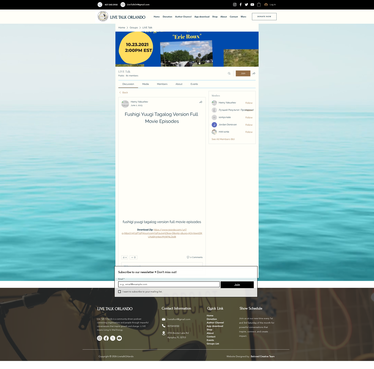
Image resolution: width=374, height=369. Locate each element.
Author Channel (215, 322)
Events (210, 340)
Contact (211, 337)
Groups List (213, 344)
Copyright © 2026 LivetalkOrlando (116, 356)
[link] (128, 84)
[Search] (229, 73)
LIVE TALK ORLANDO (127, 17)
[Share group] (254, 73)
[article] (162, 186)
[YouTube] (252, 4)
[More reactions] (133, 258)
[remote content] (162, 169)
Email (121, 279)
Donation (212, 319)
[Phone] (164, 326)
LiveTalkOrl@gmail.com (138, 4)
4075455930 (173, 326)
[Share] (201, 102)
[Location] (164, 333)
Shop (209, 329)
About (210, 333)
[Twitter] (246, 4)
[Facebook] (240, 4)
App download (215, 326)
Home (210, 315)
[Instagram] (235, 4)
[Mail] (100, 4)
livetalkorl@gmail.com (178, 319)
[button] (259, 4)
